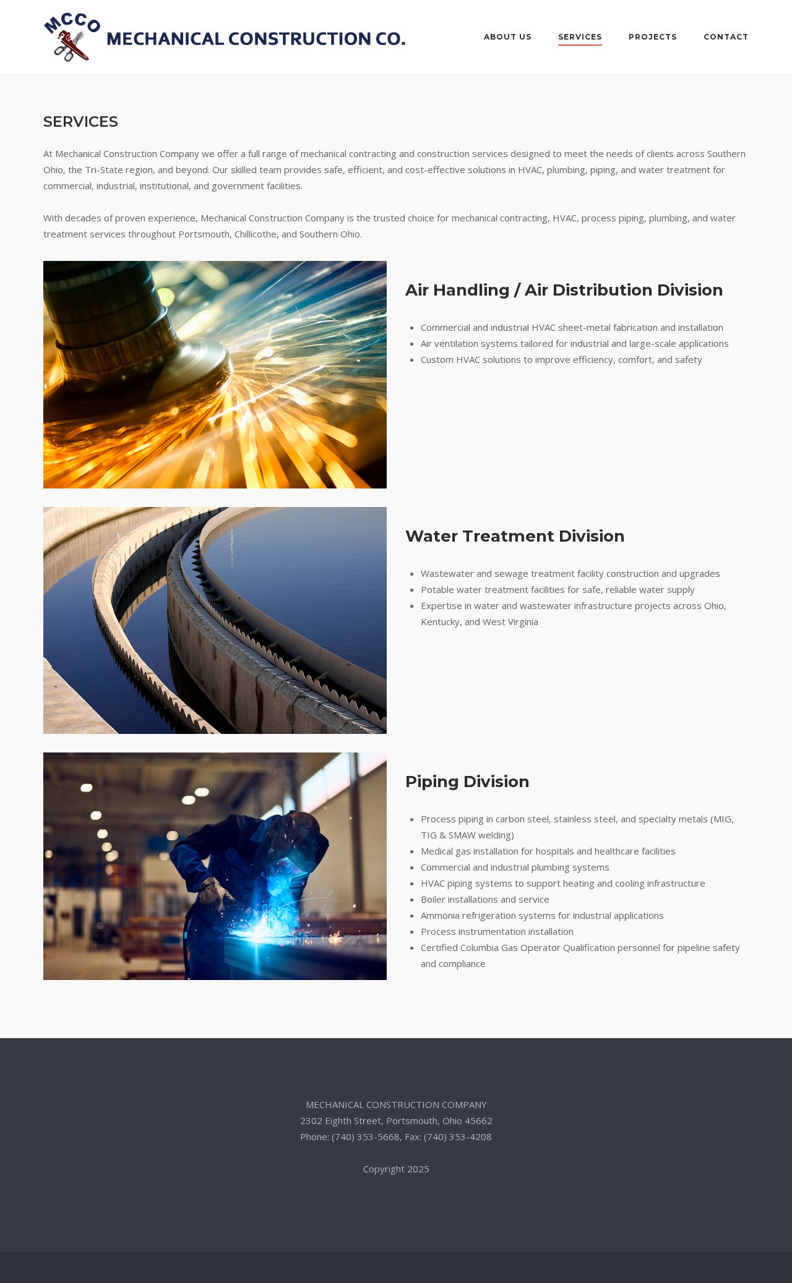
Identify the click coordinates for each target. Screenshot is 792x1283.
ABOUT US (508, 36)
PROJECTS (653, 36)
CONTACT (726, 36)
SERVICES (580, 36)
